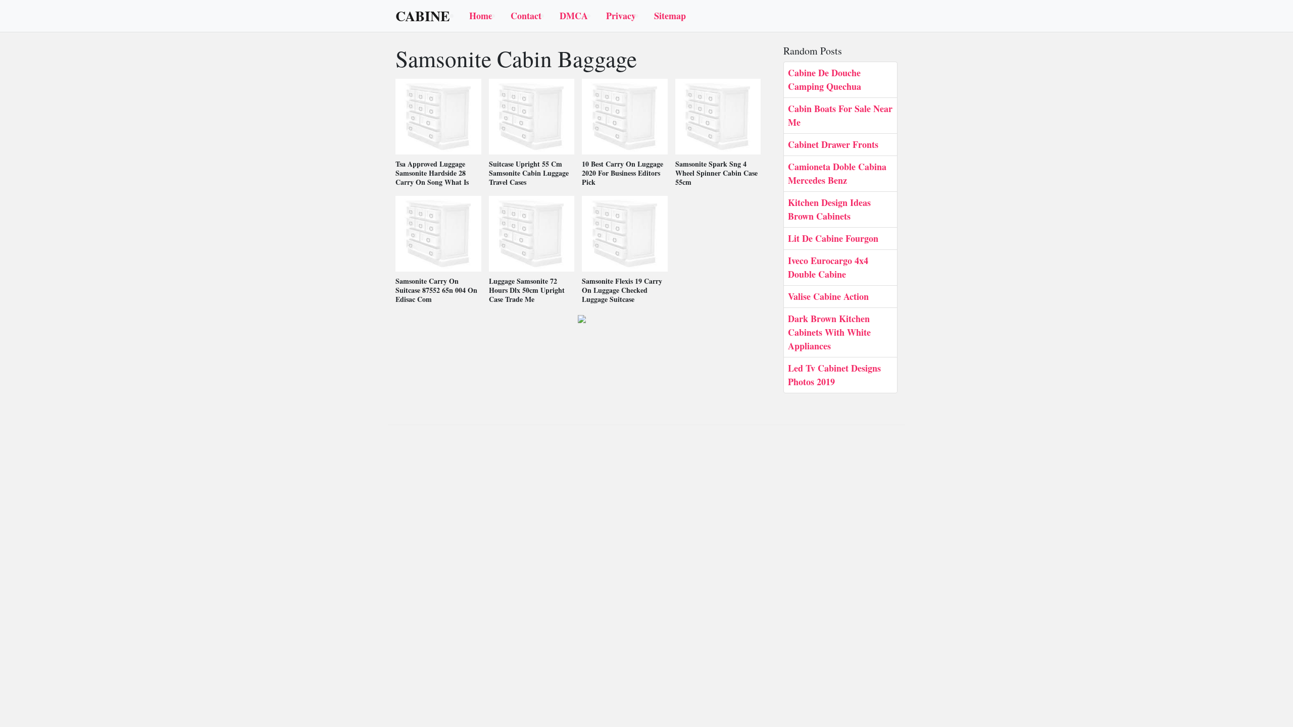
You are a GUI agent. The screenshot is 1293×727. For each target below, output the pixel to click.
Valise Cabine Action (828, 296)
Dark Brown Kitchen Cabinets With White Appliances (829, 332)
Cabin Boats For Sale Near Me (840, 115)
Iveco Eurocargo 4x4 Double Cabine (828, 267)
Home (480, 15)
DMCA (574, 15)
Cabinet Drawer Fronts (833, 144)
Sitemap (670, 15)
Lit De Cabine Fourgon (833, 238)
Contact (526, 15)
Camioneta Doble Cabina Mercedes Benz (837, 173)
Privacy (621, 15)
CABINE (422, 16)
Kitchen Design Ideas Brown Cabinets (829, 209)
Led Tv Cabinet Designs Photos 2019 (834, 374)
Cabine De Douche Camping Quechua (824, 79)
